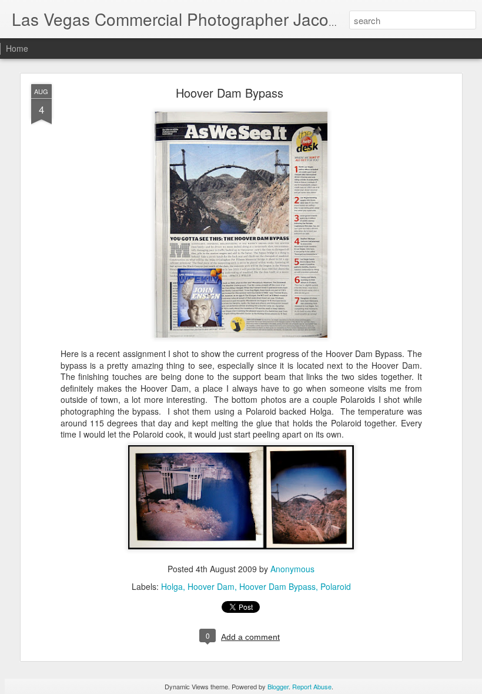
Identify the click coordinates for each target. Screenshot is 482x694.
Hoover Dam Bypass (229, 92)
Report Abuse (312, 686)
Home (17, 48)
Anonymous (292, 569)
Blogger (278, 686)
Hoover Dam (211, 586)
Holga (172, 586)
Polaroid (335, 586)
